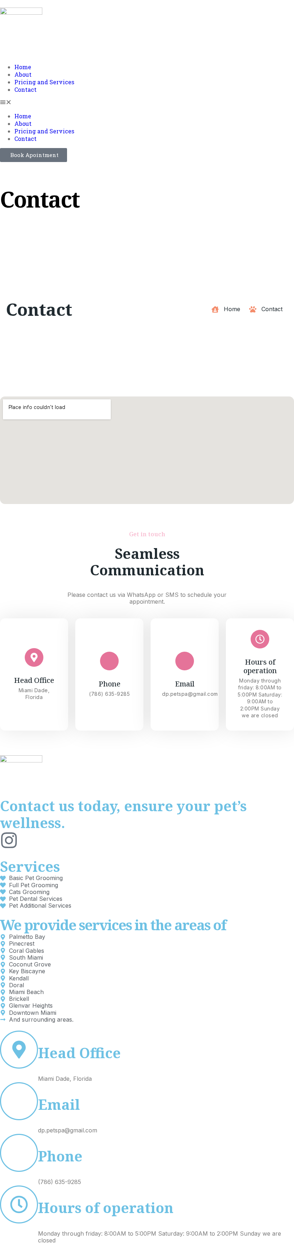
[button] (147, 102)
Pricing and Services (44, 82)
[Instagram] (9, 840)
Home (22, 67)
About (23, 74)
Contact (25, 89)
